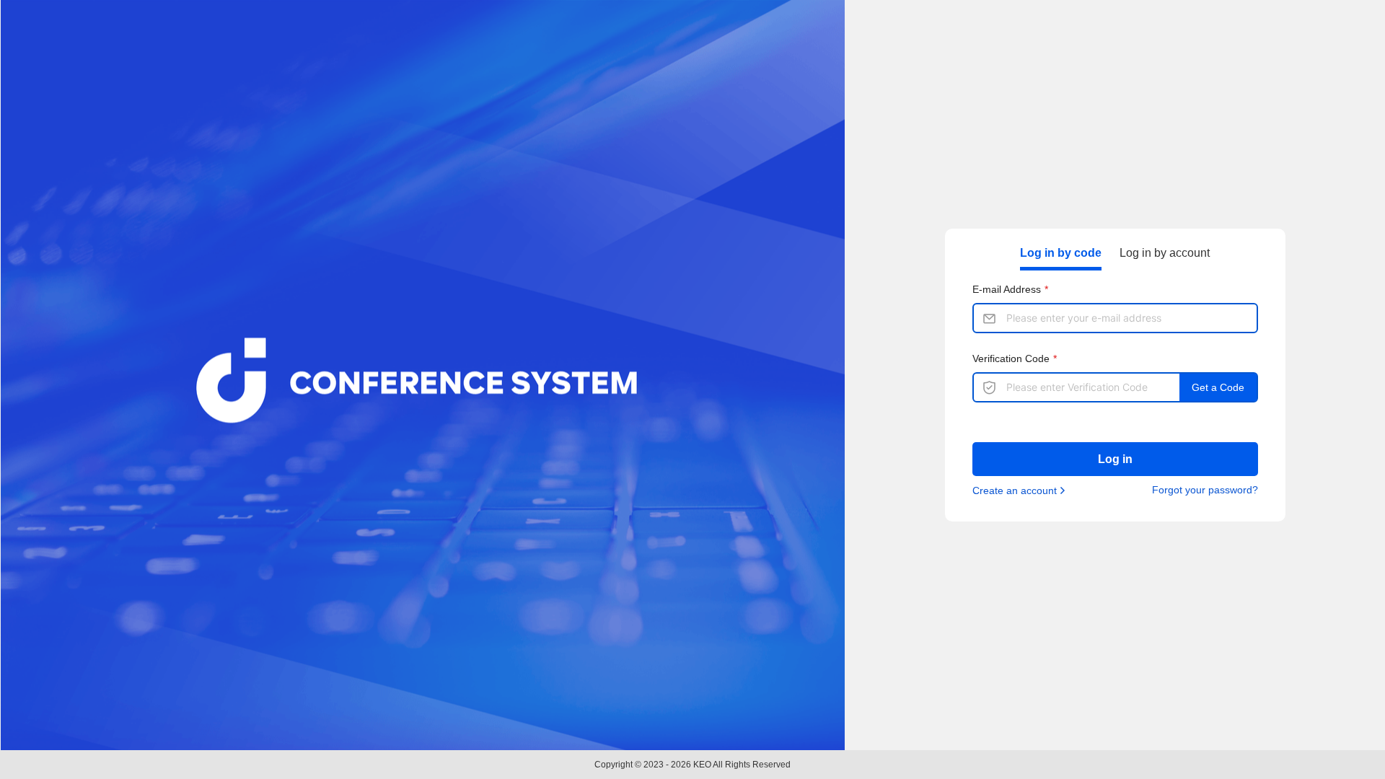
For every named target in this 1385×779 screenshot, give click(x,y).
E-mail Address (1006, 289)
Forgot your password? (1205, 490)
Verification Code (1011, 358)
